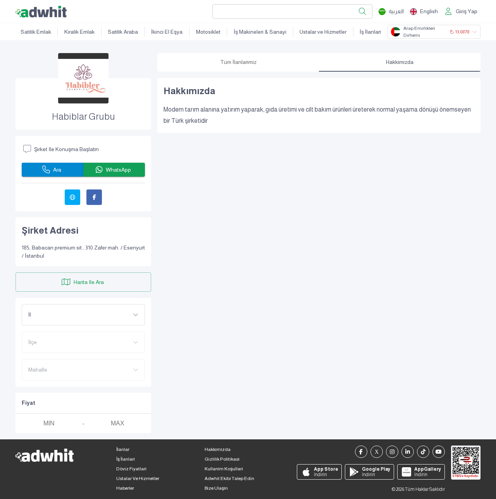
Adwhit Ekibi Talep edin (229, 478)
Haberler (125, 488)
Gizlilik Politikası (222, 459)
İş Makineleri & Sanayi (260, 32)
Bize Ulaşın (216, 488)
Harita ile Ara (89, 282)
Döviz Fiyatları (131, 468)
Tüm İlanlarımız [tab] (238, 62)
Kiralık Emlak (79, 32)
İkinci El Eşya (167, 32)
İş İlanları (370, 32)
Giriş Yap (466, 11)
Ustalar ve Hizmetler (323, 32)
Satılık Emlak (36, 32)
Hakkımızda (218, 449)
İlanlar (122, 449)
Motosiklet (208, 32)
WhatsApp (118, 170)
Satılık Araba (123, 32)
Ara (57, 170)
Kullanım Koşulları (224, 468)
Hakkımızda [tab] (399, 62)
